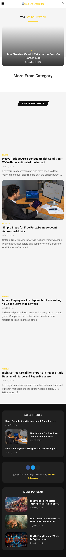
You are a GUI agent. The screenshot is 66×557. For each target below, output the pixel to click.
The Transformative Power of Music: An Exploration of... (45, 520)
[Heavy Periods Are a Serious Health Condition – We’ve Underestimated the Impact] (33, 144)
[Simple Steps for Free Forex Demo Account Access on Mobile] (33, 214)
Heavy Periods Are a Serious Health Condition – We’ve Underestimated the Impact (32, 161)
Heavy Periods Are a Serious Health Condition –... (30, 421)
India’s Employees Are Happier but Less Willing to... (31, 448)
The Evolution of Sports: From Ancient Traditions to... (45, 502)
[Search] (62, 4)
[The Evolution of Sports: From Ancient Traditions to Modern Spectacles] (16, 504)
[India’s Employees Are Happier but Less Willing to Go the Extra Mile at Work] (33, 287)
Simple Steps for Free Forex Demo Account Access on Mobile (29, 229)
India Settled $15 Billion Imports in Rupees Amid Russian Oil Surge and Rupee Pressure (32, 375)
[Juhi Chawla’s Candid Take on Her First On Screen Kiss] (33, 46)
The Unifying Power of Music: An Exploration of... (45, 538)
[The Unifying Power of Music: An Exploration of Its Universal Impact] (16, 539)
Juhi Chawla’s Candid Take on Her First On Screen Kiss (33, 56)
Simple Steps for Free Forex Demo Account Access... (44, 435)
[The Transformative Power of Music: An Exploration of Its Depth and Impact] (16, 522)
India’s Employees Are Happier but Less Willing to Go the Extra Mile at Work (31, 302)
